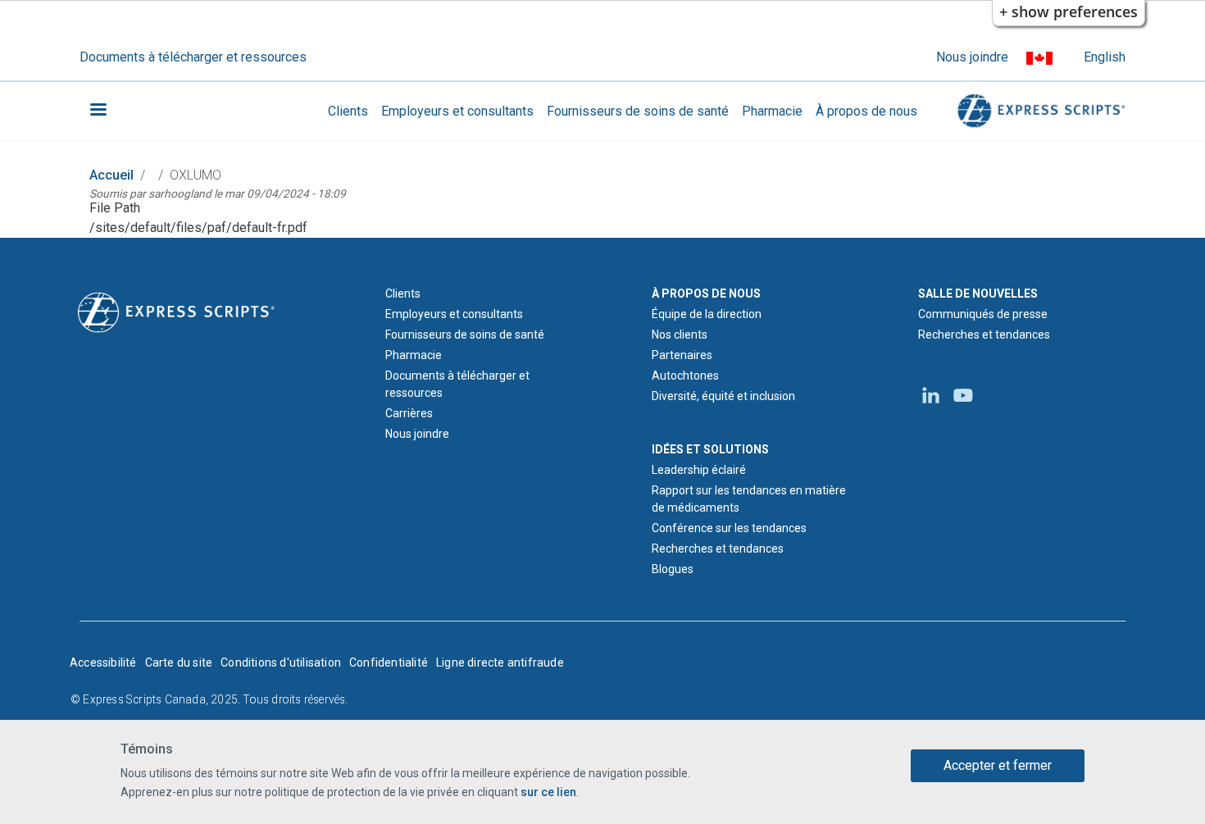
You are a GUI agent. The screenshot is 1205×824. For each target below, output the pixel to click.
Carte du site (179, 662)
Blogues (672, 569)
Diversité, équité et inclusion (723, 396)
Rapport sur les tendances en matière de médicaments (749, 499)
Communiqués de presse (983, 314)
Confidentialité (388, 662)
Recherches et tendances (718, 548)
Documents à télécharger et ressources (193, 57)
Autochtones (685, 375)
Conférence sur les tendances (729, 528)
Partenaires (682, 355)
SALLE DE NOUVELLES (978, 293)
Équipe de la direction (707, 314)
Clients (348, 111)
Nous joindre (972, 57)
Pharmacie (772, 111)
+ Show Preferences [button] (1068, 11)
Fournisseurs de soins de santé (638, 111)
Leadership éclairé (699, 469)
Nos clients (679, 334)
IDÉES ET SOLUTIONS (710, 449)
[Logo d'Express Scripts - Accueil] (1038, 111)
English (1104, 57)
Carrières (409, 413)
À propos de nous (866, 111)
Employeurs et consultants (457, 111)
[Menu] (98, 111)
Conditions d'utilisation (281, 662)
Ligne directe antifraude (500, 662)
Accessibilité (103, 662)
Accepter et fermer (998, 765)
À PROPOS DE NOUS (706, 293)
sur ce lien (548, 792)
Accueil (111, 175)
